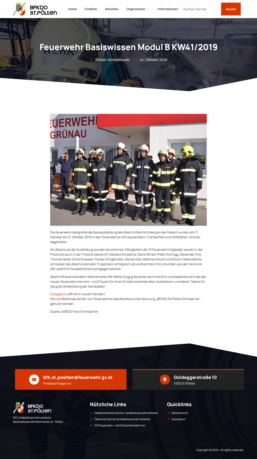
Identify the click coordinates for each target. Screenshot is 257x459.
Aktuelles (111, 9)
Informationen (168, 9)
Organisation (135, 9)
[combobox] (199, 9)
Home (72, 9)
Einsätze (91, 9)
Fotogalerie (58, 294)
